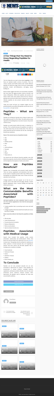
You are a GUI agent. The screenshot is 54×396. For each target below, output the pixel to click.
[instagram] (36, 1)
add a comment (9, 291)
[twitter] (33, 1)
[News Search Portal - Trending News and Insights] (10, 6)
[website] (18, 302)
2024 (39, 158)
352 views (4, 352)
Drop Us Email (16, 1)
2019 (39, 173)
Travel (44, 13)
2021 (39, 167)
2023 (39, 161)
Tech (40, 13)
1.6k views (11, 62)
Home (3, 13)
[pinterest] (35, 1)
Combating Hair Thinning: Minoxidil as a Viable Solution (26, 364)
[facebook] (31, 1)
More (35, 13)
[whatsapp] (42, 1)
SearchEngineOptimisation (42, 210)
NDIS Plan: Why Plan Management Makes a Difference (25, 331)
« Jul (37, 199)
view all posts (12, 302)
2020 (39, 170)
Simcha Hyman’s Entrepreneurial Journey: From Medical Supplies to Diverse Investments (27, 347)
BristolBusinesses (40, 208)
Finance (23, 13)
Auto (7, 13)
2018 (39, 176)
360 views (21, 336)
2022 (39, 164)
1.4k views (22, 368)
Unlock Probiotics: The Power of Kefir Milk (9, 348)
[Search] (51, 13)
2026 (39, 138)
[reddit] (40, 1)
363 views (4, 336)
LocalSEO (48, 208)
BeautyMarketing (40, 206)
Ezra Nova (17, 62)
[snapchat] (38, 1)
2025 (39, 155)
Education (17, 13)
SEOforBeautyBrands (41, 212)
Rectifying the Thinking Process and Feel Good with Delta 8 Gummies (9, 364)
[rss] (44, 1)
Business (11, 13)
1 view (21, 352)
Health (27, 13)
